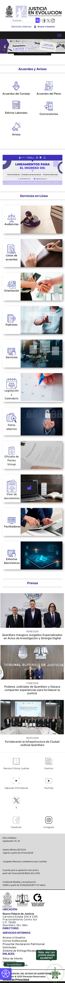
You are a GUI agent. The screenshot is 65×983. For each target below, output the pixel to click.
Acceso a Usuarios (14, 937)
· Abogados (28, 308)
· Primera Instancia (34, 244)
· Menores (28, 252)
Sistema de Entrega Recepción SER (24, 950)
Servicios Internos (21, 26)
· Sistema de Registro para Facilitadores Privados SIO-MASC (38, 513)
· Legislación (28, 375)
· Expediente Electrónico (36, 347)
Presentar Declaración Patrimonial (24, 944)
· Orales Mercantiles (33, 213)
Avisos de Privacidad (16, 979)
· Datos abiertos (31, 410)
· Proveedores (29, 323)
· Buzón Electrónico (33, 342)
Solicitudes (9, 947)
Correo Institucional (15, 940)
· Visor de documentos (35, 477)
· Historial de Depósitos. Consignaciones (35, 353)
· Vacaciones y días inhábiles (39, 380)
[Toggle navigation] (59, 35)
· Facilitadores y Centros (36, 328)
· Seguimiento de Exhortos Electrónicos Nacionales (37, 545)
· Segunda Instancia (34, 248)
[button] (5, 46)
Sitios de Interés (13, 958)
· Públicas (28, 260)
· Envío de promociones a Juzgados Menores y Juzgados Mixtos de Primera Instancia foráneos (40, 448)
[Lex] (55, 973)
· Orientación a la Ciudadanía (39, 275)
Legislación (9, 961)
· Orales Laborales (32, 208)
